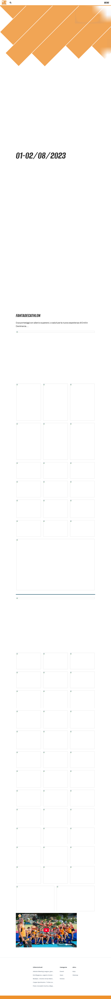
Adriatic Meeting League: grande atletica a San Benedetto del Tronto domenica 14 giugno (43, 971)
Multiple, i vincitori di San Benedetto (43, 979)
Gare (61, 975)
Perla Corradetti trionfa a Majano (43, 986)
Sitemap (75, 975)
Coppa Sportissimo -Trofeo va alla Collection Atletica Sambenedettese (43, 982)
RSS (74, 971)
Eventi (62, 971)
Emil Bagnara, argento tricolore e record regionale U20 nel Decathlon (43, 975)
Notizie (62, 979)
